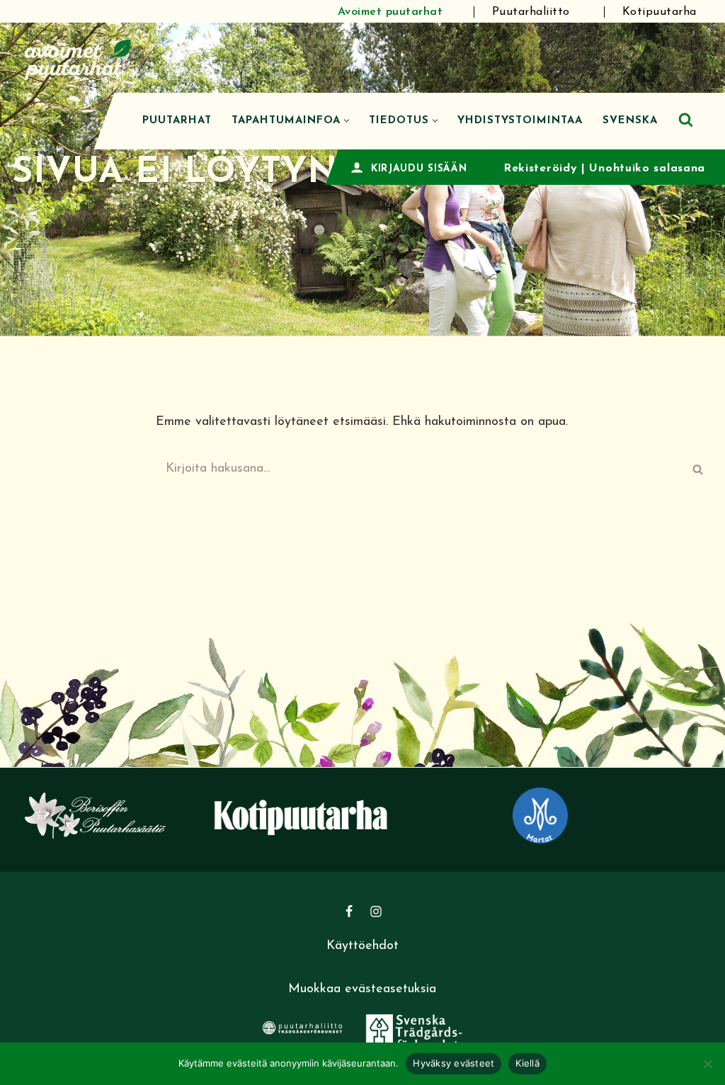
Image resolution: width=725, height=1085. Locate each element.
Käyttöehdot (362, 946)
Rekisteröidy (540, 168)
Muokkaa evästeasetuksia (362, 989)
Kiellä (527, 1063)
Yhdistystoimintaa (520, 120)
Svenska (630, 120)
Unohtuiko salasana (647, 168)
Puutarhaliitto (531, 12)
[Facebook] (349, 911)
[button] (346, 120)
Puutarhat (177, 120)
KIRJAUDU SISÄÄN (419, 169)
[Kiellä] (707, 1064)
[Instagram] (376, 911)
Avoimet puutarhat (390, 12)
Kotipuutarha (659, 12)
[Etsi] (685, 119)
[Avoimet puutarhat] (78, 57)
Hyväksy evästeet (453, 1063)
